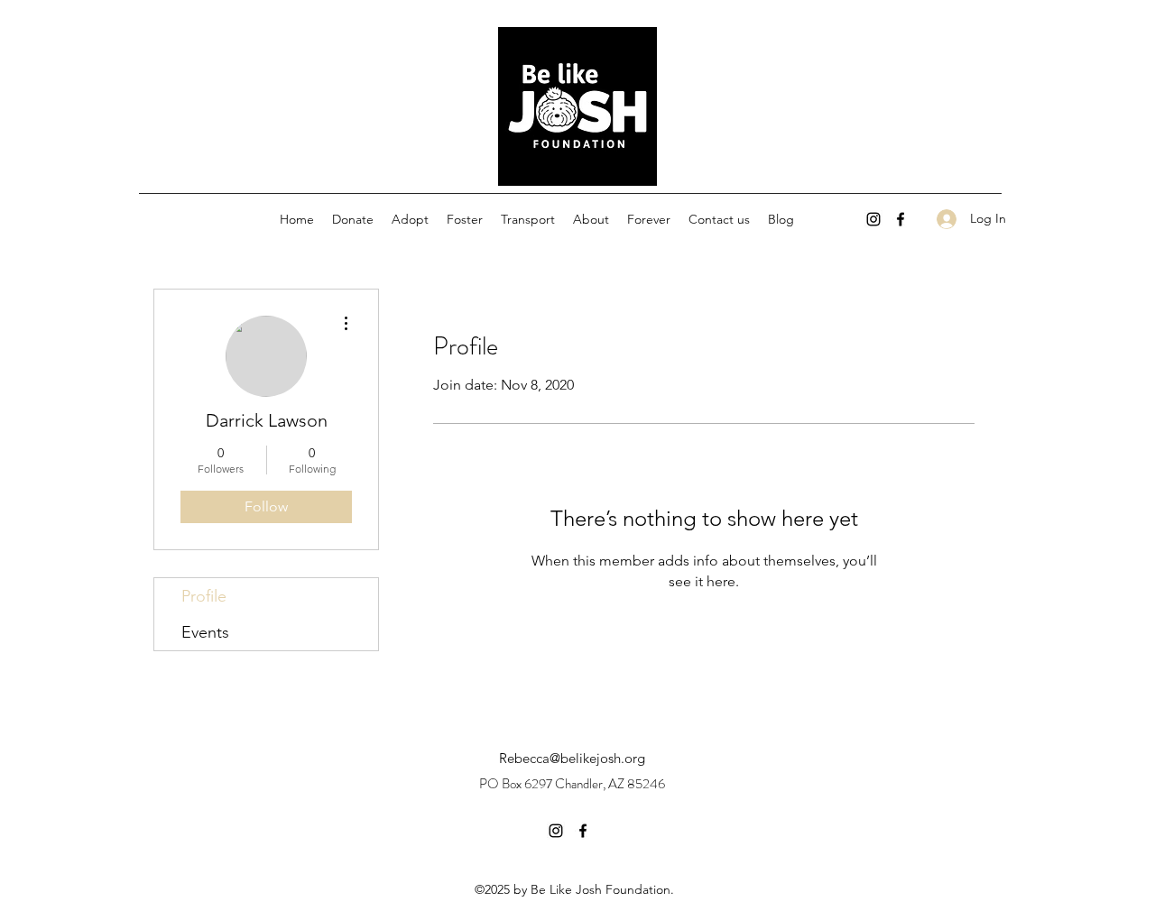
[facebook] (901, 219)
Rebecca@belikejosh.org (572, 758)
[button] (410, 219)
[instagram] (873, 219)
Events (205, 632)
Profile (203, 596)
